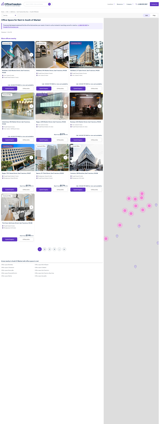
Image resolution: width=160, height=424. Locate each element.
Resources (120, 4)
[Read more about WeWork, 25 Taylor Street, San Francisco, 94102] (86, 80)
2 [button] (141, 197)
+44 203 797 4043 (15, 85)
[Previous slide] (4, 55)
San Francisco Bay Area (22, 11)
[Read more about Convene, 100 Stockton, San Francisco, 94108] (86, 182)
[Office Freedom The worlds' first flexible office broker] (11, 4)
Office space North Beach (41, 264)
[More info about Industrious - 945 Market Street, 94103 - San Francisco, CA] (18, 118)
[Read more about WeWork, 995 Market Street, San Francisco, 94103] (52, 80)
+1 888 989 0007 (143, 4)
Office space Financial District (9, 273)
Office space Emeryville (7, 270)
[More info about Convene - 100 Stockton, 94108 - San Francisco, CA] (86, 170)
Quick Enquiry (9, 88)
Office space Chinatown (7, 267)
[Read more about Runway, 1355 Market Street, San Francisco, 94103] (86, 131)
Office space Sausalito (41, 276)
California (12, 11)
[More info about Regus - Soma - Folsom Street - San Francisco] (18, 170)
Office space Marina (6, 276)
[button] (158, 243)
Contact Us (154, 4)
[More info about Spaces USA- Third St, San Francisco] (52, 170)
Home (2, 11)
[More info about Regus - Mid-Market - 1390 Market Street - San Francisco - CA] (52, 118)
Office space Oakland (40, 267)
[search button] (49, 4)
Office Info (26, 88)
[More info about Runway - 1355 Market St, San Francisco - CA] (86, 118)
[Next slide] (31, 55)
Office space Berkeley (7, 264)
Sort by (5, 15)
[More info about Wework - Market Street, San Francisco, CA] (52, 67)
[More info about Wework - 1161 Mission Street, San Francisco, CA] (18, 67)
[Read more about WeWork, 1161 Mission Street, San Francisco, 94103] (18, 81)
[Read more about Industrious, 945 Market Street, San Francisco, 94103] (18, 132)
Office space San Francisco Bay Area (44, 273)
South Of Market (34, 11)
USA (7, 11)
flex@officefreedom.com (10, 27)
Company (129, 4)
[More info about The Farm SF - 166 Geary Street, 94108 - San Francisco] (18, 219)
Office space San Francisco (42, 270)
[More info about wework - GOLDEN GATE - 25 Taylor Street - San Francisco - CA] (86, 67)
